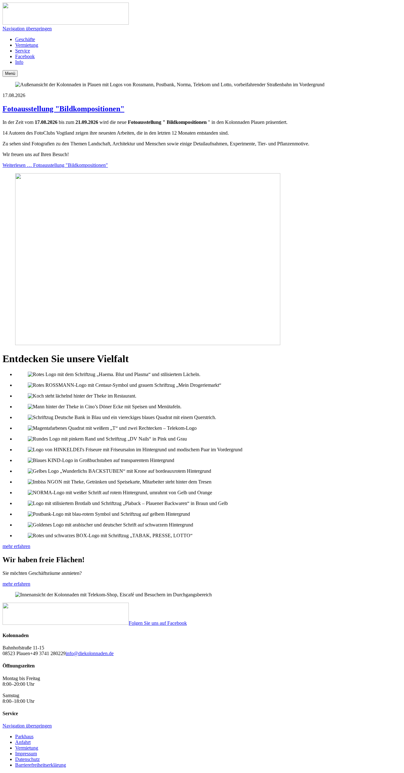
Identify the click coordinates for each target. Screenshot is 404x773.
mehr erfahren (16, 546)
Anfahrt (23, 742)
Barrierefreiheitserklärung (40, 765)
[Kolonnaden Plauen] (66, 23)
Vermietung (26, 748)
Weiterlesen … (55, 165)
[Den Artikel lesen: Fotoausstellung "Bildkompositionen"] (147, 343)
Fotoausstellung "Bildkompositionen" (63, 109)
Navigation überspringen (27, 28)
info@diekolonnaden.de (90, 653)
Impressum (26, 753)
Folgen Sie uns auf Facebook (158, 623)
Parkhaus (24, 736)
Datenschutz (27, 759)
